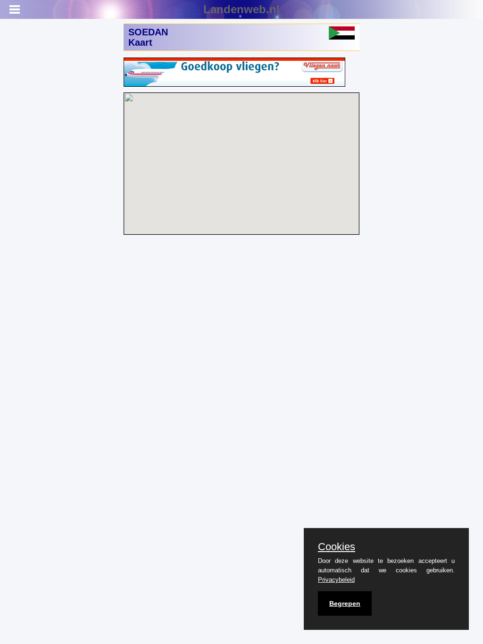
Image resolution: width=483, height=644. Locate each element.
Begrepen (344, 603)
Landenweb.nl (241, 9)
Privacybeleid (336, 579)
